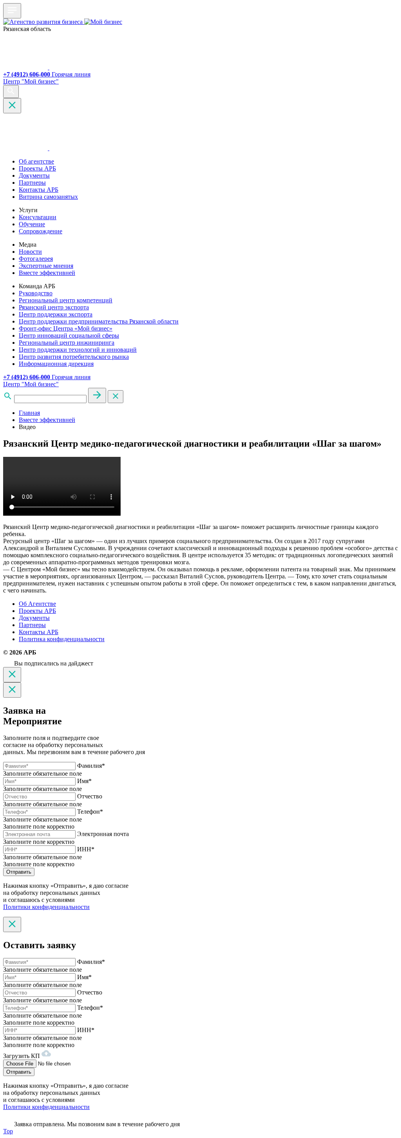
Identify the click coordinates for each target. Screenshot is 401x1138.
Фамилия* (91, 765)
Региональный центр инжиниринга (66, 342)
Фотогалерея (36, 258)
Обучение (32, 224)
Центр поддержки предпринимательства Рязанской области (99, 321)
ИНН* (85, 849)
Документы (34, 175)
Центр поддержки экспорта (55, 314)
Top (8, 1131)
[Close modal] (12, 674)
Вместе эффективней (47, 272)
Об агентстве (36, 161)
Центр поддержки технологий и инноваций (78, 349)
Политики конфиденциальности (46, 906)
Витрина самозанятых (48, 196)
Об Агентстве (37, 603)
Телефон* (90, 811)
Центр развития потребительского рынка (74, 356)
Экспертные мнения (46, 265)
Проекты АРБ (37, 168)
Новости (30, 251)
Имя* (84, 781)
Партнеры (32, 182)
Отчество (89, 796)
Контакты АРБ (38, 189)
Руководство (35, 293)
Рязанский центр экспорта (54, 307)
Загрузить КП (22, 1056)
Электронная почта (103, 834)
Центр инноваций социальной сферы (69, 335)
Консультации (37, 217)
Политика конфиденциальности (62, 639)
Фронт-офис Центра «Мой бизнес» (65, 328)
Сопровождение (40, 231)
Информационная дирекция (56, 363)
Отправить (18, 872)
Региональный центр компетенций (65, 300)
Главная (29, 412)
